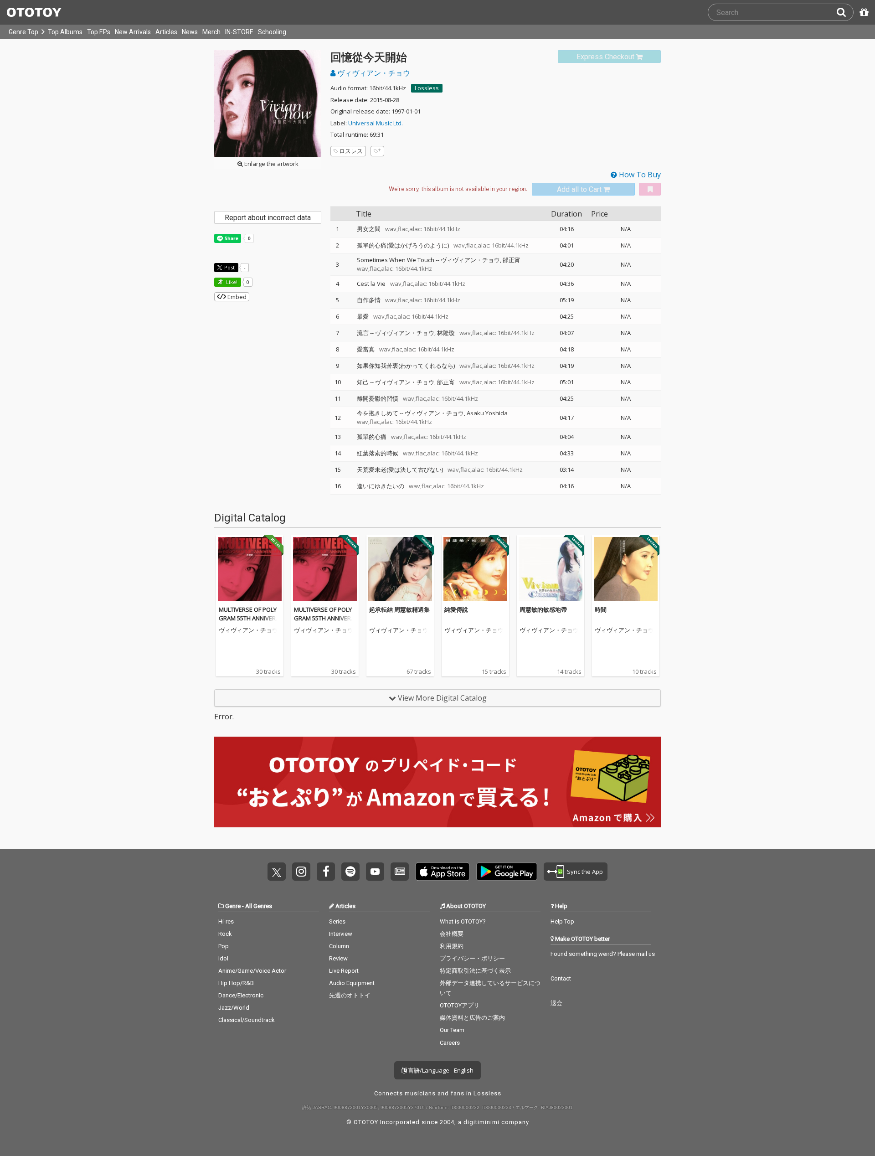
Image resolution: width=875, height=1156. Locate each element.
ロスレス (351, 151)
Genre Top (23, 32)
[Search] (845, 12)
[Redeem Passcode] (862, 12)
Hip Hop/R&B (236, 983)
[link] (609, 57)
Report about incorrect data (268, 217)
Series (337, 921)
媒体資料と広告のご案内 (472, 1017)
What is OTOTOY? (463, 921)
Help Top (562, 921)
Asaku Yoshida (487, 413)
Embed (236, 297)
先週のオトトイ (350, 995)
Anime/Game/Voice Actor (252, 970)
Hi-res (226, 921)
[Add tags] (377, 151)
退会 (556, 1003)
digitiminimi (481, 1122)
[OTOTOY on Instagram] (301, 871)
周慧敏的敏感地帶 (543, 609)
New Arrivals (133, 32)
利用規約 (451, 946)
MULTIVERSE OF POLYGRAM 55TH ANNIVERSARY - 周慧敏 (249, 618)
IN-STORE (239, 32)
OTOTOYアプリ (459, 1005)
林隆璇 (446, 333)
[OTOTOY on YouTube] (375, 871)
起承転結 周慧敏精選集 (399, 609)
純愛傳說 (456, 609)
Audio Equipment (352, 983)
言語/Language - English (440, 1070)
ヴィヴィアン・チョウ (372, 73)
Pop (223, 946)
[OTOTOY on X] (277, 871)
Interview (340, 933)
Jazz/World (233, 1007)
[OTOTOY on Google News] (400, 871)
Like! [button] (231, 282)
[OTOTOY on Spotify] (350, 871)
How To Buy (639, 175)
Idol (223, 958)
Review (338, 958)
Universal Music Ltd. (375, 123)
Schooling (272, 32)
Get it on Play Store (506, 871)
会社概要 (451, 933)
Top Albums (65, 32)
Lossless (427, 88)
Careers (450, 1042)
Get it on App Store (442, 871)
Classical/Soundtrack (246, 1020)
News (190, 32)
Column (339, 946)
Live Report (344, 970)
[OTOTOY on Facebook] (326, 871)
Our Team (452, 1030)
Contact (561, 978)
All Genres (258, 906)
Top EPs (98, 32)
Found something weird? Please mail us (603, 953)
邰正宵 (511, 260)
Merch (211, 32)
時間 (601, 609)
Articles (166, 32)
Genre (233, 906)
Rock (225, 933)
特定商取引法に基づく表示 (475, 970)
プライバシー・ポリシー (472, 958)
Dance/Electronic (240, 995)
